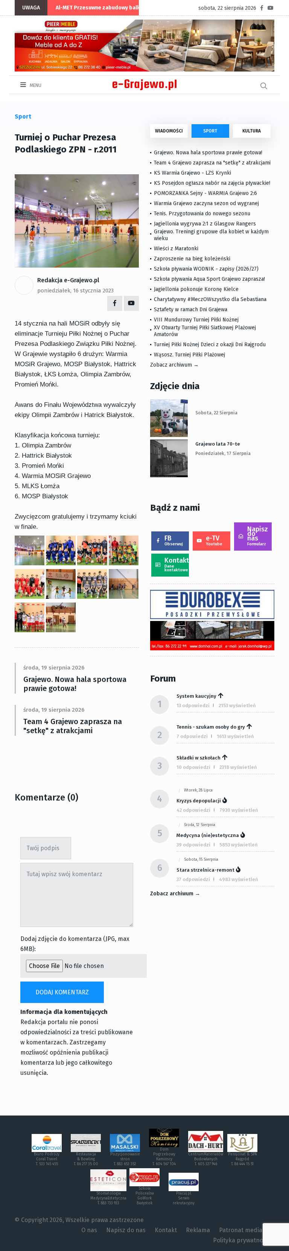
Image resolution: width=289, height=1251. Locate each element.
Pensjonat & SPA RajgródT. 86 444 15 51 (242, 1159)
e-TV (214, 540)
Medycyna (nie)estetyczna (207, 835)
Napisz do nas (257, 535)
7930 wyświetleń (238, 810)
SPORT (210, 131)
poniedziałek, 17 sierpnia (223, 453)
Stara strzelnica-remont (205, 870)
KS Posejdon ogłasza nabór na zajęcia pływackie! (213, 183)
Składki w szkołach (198, 758)
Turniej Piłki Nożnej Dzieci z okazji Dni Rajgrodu (210, 344)
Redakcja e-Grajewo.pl (68, 280)
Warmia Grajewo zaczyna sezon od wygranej (206, 203)
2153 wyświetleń (237, 705)
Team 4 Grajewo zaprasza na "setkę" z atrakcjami (72, 726)
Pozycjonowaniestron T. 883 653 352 (125, 1159)
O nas (89, 1230)
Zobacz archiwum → (174, 365)
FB (173, 540)
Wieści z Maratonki (176, 248)
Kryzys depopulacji (198, 801)
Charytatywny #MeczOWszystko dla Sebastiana (210, 299)
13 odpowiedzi (193, 705)
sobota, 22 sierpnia (216, 412)
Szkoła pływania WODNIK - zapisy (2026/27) (206, 269)
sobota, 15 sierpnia (201, 859)
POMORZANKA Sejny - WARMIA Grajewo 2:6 (205, 193)
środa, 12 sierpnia (199, 825)
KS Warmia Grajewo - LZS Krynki (192, 173)
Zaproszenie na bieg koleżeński (192, 259)
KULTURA (251, 131)
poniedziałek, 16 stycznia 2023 (75, 290)
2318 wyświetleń (238, 767)
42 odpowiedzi (193, 810)
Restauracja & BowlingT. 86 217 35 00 (86, 1159)
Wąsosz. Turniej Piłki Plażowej (189, 355)
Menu (35, 85)
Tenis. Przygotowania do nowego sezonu (202, 213)
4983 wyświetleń (238, 879)
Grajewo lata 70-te (217, 444)
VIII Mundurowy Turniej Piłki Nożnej (196, 320)
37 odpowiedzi (193, 879)
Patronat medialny (245, 1230)
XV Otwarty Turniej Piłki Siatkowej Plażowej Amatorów (205, 331)
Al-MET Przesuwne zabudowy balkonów (105, 8)
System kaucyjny (196, 696)
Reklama (198, 1230)
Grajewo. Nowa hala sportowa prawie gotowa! (74, 684)
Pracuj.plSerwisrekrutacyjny (184, 1198)
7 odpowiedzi (192, 736)
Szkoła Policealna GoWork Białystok (144, 1195)
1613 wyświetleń (235, 736)
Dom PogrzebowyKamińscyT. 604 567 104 (164, 1156)
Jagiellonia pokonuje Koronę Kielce (196, 289)
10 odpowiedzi (193, 767)
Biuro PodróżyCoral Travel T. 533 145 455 (46, 1159)
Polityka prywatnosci (242, 1240)
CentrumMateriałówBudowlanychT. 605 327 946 (205, 1159)
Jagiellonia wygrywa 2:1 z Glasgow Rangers (205, 224)
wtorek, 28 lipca (198, 790)
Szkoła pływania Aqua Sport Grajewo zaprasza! (209, 279)
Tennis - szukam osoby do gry (210, 727)
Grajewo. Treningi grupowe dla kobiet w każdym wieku (211, 235)
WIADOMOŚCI (169, 131)
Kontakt (176, 564)
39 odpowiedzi (193, 845)
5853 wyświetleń (238, 845)
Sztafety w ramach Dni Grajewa (190, 309)
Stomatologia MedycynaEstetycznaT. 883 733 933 (108, 1198)
